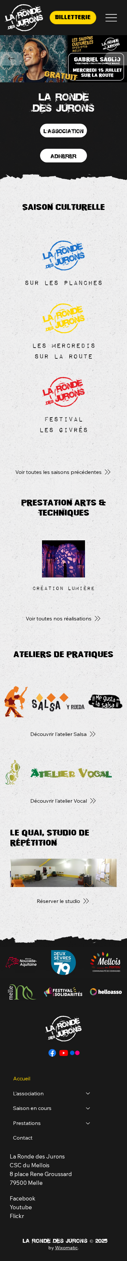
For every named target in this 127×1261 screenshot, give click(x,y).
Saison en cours (32, 1108)
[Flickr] (75, 1053)
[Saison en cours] (88, 1108)
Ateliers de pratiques (63, 654)
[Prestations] (88, 1123)
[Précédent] (11, 58)
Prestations (27, 1123)
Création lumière (63, 588)
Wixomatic (66, 1248)
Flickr (17, 1215)
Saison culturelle (63, 207)
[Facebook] (52, 1053)
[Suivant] (115, 58)
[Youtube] (64, 1053)
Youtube (21, 1207)
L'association (28, 1093)
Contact (23, 1137)
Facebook (22, 1198)
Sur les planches (63, 282)
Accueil (21, 1078)
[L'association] (88, 1093)
